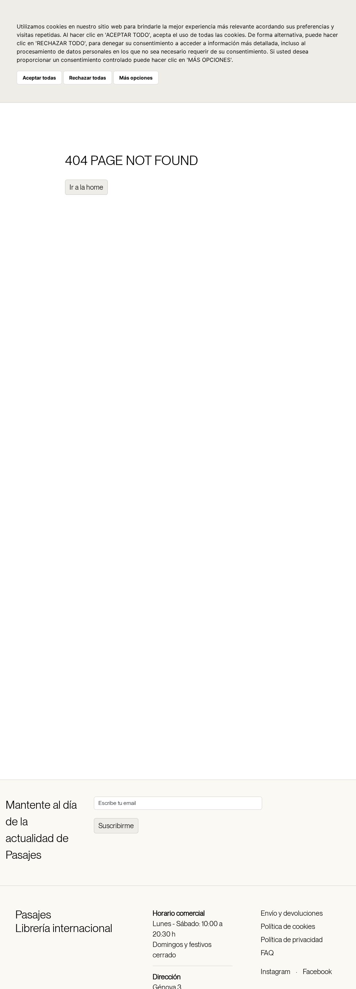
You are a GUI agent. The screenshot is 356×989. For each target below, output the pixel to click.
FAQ (267, 953)
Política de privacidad (292, 940)
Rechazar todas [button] (87, 78)
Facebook (317, 971)
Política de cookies (288, 926)
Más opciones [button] (136, 78)
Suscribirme (116, 826)
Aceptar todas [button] (39, 78)
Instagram (275, 971)
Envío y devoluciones (292, 913)
